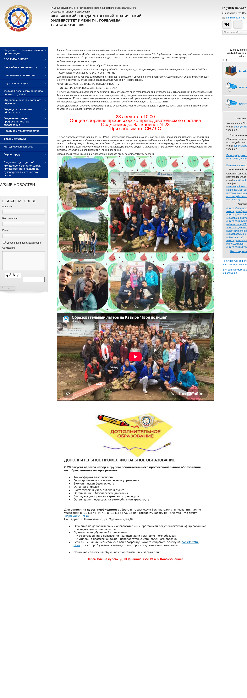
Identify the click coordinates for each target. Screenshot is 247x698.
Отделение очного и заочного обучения (22, 101)
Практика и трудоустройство (21, 130)
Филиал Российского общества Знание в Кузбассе (23, 92)
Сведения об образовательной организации (23, 52)
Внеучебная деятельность (20, 67)
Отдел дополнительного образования (19, 111)
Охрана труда (12, 154)
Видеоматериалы (15, 138)
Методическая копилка (18, 146)
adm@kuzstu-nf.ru (235, 17)
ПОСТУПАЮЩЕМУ (16, 59)
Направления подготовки (20, 75)
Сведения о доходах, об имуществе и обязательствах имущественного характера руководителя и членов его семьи (22, 169)
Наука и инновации (16, 83)
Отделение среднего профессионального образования (17, 121)
